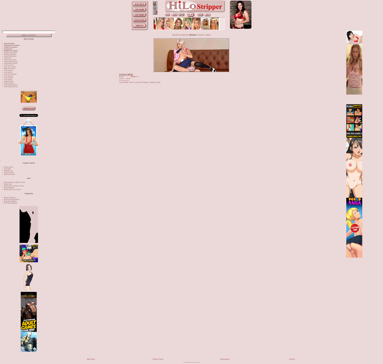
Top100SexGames (10, 63)
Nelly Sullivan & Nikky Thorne (14, 182)
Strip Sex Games (10, 67)
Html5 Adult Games (11, 61)
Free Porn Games (10, 74)
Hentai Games (9, 83)
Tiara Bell (7, 169)
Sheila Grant (8, 167)
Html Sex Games (10, 60)
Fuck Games (8, 76)
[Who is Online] (354, 42)
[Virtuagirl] (29, 158)
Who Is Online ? (354, 43)
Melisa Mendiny (9, 174)
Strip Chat (7, 58)
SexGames (8, 49)
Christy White (126, 74)
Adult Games (8, 81)
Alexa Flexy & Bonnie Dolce (14, 186)
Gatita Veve (8, 184)
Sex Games (8, 72)
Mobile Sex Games (11, 51)
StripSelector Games (12, 45)
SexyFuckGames (10, 56)
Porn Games (8, 70)
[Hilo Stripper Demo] (29, 242)
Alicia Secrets (9, 172)
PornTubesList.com (11, 86)
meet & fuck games (11, 85)
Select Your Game (10, 52)
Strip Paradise (9, 43)
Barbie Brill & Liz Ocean (12, 189)
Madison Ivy (8, 170)
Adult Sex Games (10, 47)
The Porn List (9, 65)
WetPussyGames (10, 54)
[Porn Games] (354, 137)
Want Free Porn (9, 69)
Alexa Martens (9, 188)
